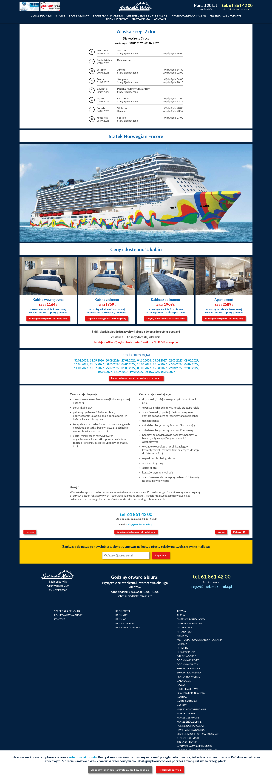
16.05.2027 (81, 364)
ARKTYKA (182, 635)
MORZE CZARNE (186, 713)
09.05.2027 (191, 360)
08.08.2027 (144, 368)
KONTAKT (59, 619)
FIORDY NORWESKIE (188, 676)
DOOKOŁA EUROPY (188, 660)
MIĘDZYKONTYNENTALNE (191, 709)
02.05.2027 (175, 360)
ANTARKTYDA (185, 627)
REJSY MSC (121, 615)
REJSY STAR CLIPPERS (127, 627)
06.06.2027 (128, 364)
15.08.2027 (160, 368)
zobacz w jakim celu (83, 757)
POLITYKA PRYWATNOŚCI (68, 615)
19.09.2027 (136, 371)
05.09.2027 (105, 371)
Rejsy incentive (117, 19)
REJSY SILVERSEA (124, 623)
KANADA (182, 697)
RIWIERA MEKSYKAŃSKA (190, 729)
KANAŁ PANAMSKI (187, 701)
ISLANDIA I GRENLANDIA (191, 693)
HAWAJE (181, 684)
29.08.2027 (191, 368)
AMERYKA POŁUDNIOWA (191, 619)
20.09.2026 (112, 360)
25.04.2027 (160, 360)
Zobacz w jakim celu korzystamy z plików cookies (120, 769)
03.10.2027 (168, 371)
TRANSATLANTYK (187, 742)
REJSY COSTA (122, 611)
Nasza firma (141, 19)
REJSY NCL (121, 619)
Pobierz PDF (239, 531)
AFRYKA (181, 611)
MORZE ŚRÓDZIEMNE (189, 721)
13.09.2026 (97, 360)
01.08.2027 (128, 368)
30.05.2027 (112, 364)
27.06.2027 (175, 364)
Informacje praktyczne (188, 15)
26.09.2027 (152, 371)
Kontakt (160, 19)
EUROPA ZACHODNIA (189, 672)
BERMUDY (182, 648)
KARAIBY (182, 705)
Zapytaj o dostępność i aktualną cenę (48, 318)
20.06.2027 (160, 364)
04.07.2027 (191, 364)
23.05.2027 (97, 364)
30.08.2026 (81, 360)
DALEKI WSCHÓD (186, 656)
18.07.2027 (97, 368)
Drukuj (221, 531)
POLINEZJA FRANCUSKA (190, 725)
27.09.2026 (128, 360)
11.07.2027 (81, 368)
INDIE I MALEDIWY (187, 688)
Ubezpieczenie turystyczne (146, 15)
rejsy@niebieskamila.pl (139, 524)
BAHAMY (182, 643)
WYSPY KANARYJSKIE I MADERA (194, 746)
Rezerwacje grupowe (225, 15)
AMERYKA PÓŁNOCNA (189, 623)
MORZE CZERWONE (188, 717)
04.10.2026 (144, 360)
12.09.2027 (121, 371)
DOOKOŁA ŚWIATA (187, 664)
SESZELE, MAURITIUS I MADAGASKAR (197, 733)
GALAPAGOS (184, 680)
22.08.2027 (175, 368)
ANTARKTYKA (184, 631)
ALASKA (181, 615)
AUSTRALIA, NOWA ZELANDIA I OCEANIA (199, 639)
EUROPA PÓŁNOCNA (188, 668)
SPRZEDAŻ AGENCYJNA (67, 611)
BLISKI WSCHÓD (186, 652)
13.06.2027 (144, 364)
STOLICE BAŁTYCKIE (188, 738)
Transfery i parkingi (108, 15)
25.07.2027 (112, 368)
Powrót (30, 531)
